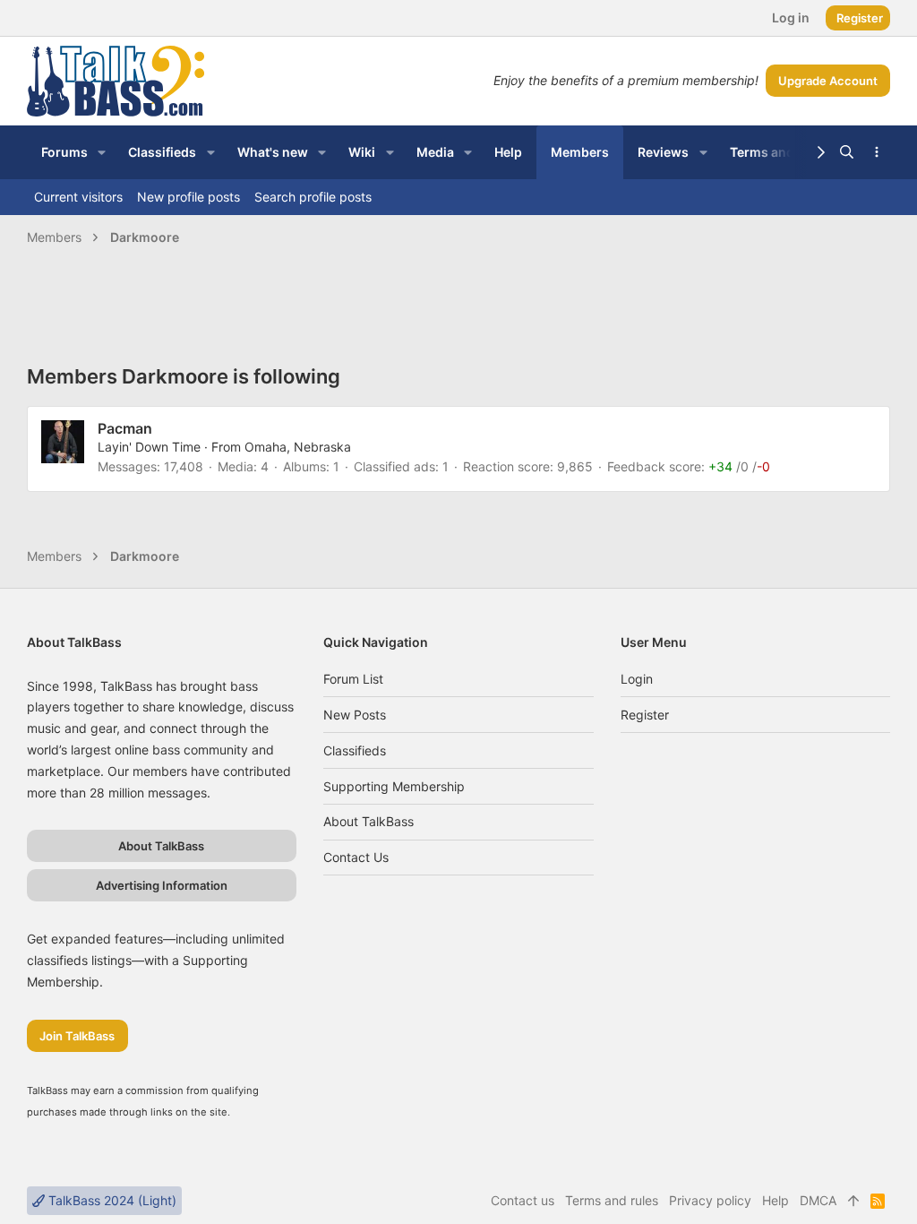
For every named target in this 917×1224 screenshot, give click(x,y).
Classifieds (354, 750)
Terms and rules (611, 1200)
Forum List (353, 678)
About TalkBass (368, 821)
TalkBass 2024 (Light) (110, 1200)
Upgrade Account (828, 80)
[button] (102, 152)
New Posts (354, 714)
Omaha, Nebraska (297, 446)
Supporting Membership (394, 786)
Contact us (356, 857)
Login (637, 678)
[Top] (853, 1200)
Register (645, 714)
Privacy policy (710, 1200)
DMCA (818, 1200)
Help (775, 1200)
